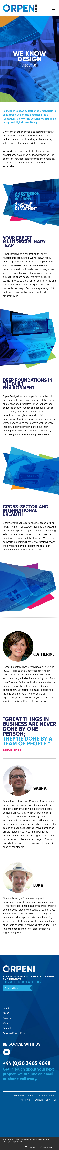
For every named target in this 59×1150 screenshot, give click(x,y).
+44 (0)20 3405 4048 (26, 1063)
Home (6, 1007)
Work (5, 1023)
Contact (7, 1028)
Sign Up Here (11, 988)
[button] (53, 8)
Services (7, 1018)
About (6, 1013)
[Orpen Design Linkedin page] (6, 1052)
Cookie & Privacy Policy (14, 1033)
